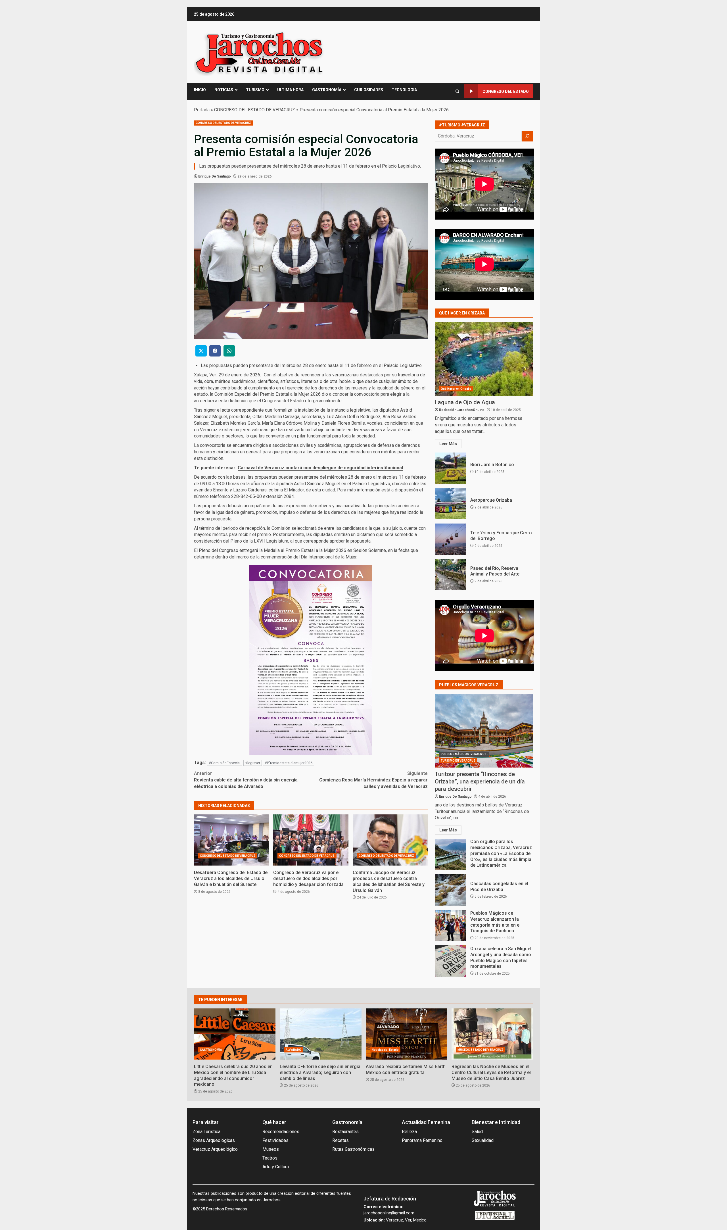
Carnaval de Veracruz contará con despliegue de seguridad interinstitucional (320, 467)
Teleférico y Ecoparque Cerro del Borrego (450, 539)
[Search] (457, 91)
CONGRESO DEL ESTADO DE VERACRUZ (254, 109)
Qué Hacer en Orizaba (456, 388)
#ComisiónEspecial (225, 763)
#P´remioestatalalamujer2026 (288, 763)
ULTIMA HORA (290, 89)
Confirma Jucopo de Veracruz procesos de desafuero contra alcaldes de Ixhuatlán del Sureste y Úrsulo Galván (390, 840)
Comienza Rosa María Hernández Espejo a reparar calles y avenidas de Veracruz (373, 780)
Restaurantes (345, 1131)
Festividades (275, 1140)
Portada (202, 109)
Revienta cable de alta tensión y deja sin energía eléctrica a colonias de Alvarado (246, 780)
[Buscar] (527, 136)
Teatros (269, 1158)
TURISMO (255, 89)
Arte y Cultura (275, 1166)
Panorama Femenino (422, 1140)
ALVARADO (293, 1049)
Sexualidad (483, 1140)
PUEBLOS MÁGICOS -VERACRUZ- (464, 754)
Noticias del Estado (385, 1049)
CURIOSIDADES (368, 89)
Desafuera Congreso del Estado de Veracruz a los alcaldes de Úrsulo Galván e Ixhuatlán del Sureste (231, 840)
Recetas (340, 1140)
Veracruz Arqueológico (215, 1149)
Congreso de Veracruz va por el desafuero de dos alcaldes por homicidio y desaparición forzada (310, 840)
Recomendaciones (280, 1131)
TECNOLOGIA (404, 89)
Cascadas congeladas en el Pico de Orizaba (450, 890)
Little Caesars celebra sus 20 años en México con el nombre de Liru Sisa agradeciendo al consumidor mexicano (234, 1034)
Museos (270, 1149)
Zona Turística (206, 1131)
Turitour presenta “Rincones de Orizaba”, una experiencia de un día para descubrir (484, 731)
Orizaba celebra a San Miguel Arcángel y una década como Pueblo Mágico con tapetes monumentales (450, 961)
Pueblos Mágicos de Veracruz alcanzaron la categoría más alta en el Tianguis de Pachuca (450, 925)
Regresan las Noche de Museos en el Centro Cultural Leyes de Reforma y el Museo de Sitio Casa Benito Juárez (492, 1034)
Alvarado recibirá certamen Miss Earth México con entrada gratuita (406, 1034)
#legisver (252, 763)
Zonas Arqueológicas (214, 1140)
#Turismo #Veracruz (462, 125)
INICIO (200, 89)
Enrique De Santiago (214, 176)
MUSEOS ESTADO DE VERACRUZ (480, 1049)
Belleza (409, 1131)
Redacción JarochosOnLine (461, 410)
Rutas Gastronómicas (353, 1149)
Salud (477, 1131)
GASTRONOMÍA (326, 89)
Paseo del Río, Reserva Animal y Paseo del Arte (450, 574)
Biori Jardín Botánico (450, 468)
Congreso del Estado (505, 91)
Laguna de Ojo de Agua (484, 359)
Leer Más (448, 443)
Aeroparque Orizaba (450, 503)
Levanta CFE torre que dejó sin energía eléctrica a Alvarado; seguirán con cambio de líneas (320, 1034)
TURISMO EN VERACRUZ (458, 760)
